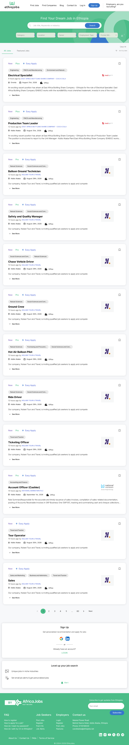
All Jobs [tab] (7, 51)
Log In (82, 5)
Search (92, 25)
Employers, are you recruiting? (114, 5)
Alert (66, 682)
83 (78, 611)
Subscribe (117, 713)
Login (65, 653)
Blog (62, 5)
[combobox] (64, 25)
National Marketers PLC (32, 491)
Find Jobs (34, 5)
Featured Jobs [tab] (23, 51)
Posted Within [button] (106, 35)
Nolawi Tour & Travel (31, 175)
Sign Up (94, 5)
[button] (120, 51)
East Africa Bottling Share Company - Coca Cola (43, 79)
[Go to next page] (83, 611)
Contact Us (72, 5)
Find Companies (49, 5)
